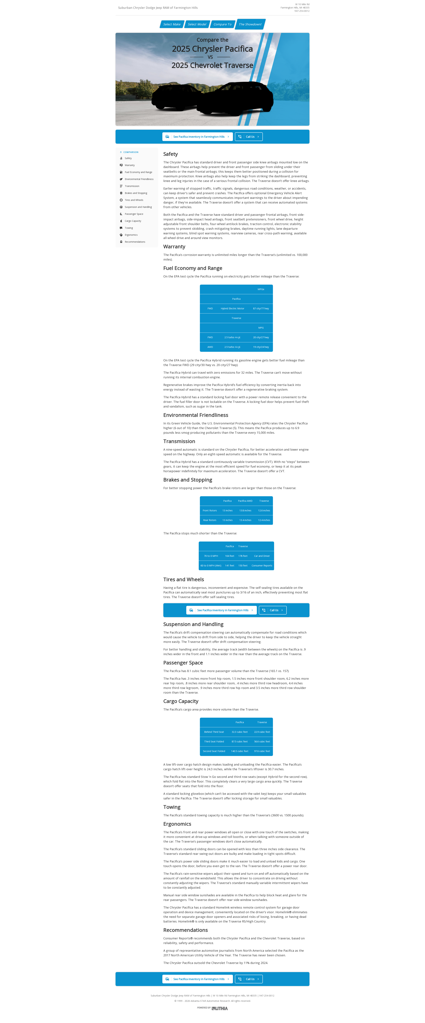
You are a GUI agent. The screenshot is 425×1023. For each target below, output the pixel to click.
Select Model (197, 24)
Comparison (131, 152)
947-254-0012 (302, 10)
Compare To (222, 24)
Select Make (172, 24)
